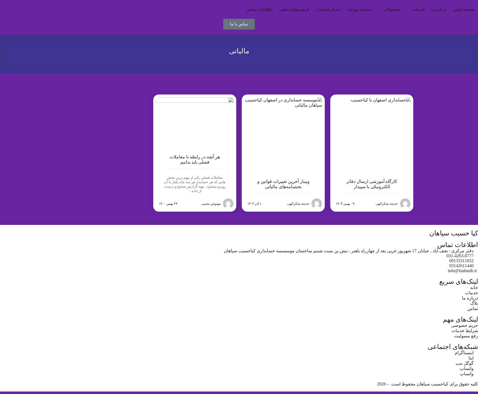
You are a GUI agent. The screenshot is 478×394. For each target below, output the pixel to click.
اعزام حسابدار (328, 9)
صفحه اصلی (464, 9)
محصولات (392, 9)
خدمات (418, 9)
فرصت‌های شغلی (294, 9)
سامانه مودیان (359, 9)
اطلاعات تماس (259, 9)
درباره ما (438, 9)
